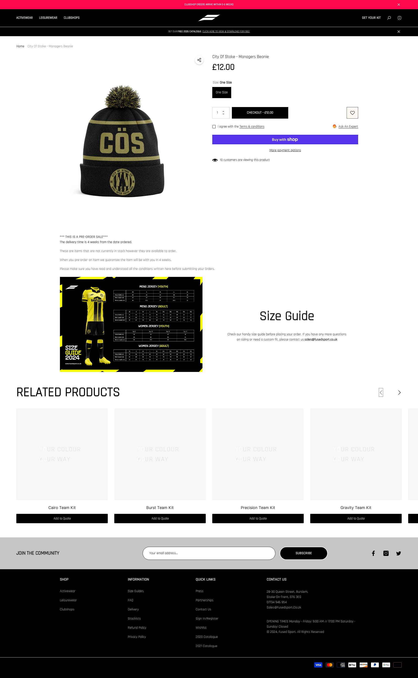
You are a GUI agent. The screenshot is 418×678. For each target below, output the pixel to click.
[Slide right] (399, 392)
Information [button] (138, 579)
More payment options (285, 150)
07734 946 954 (277, 602)
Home (20, 46)
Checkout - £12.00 (260, 112)
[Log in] (399, 18)
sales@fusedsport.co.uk (321, 339)
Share (199, 60)
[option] (122, 137)
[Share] (199, 60)
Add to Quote (62, 518)
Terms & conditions (251, 126)
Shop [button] (64, 579)
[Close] (399, 5)
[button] (26, 18)
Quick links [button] (206, 579)
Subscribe (304, 553)
